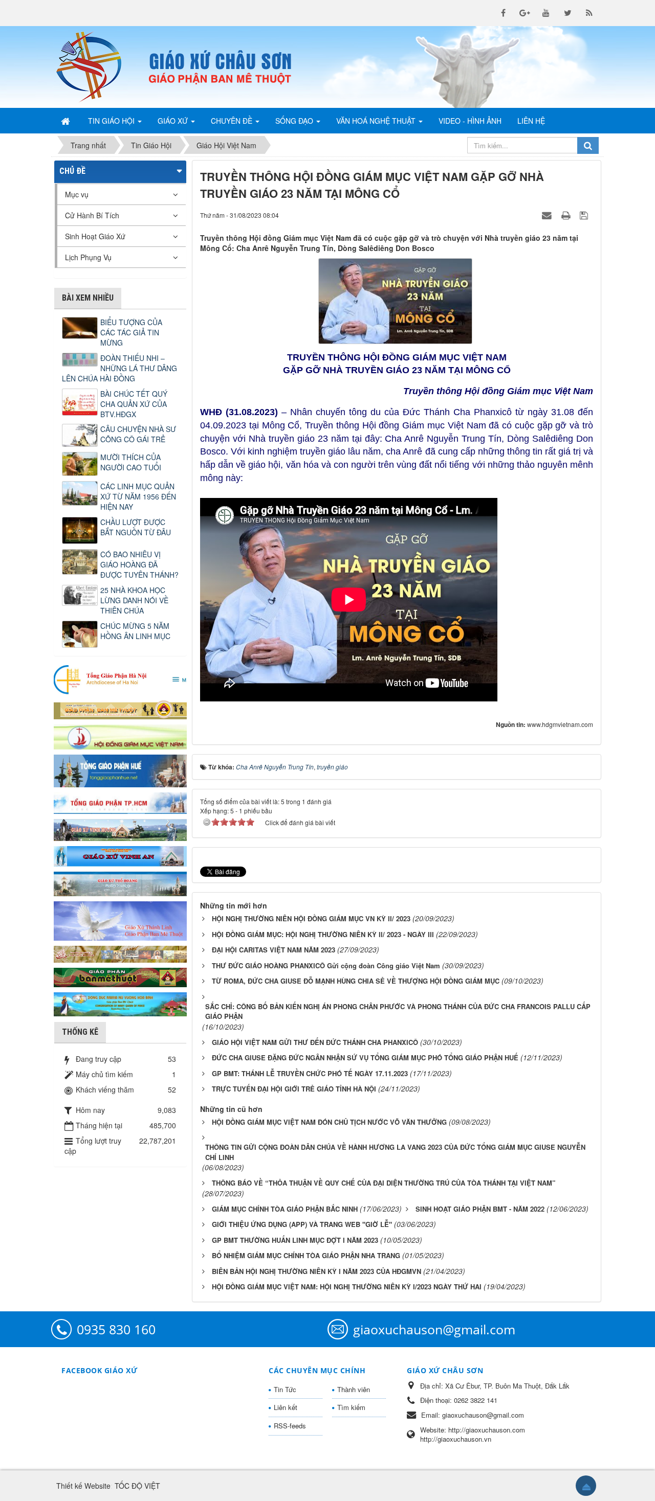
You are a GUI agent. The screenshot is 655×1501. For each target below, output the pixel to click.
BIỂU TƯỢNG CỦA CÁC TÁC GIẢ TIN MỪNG (131, 332)
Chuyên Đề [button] (232, 121)
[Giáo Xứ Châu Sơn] (97, 67)
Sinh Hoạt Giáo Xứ (95, 236)
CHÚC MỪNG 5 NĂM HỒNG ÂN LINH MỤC (135, 631)
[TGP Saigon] (120, 802)
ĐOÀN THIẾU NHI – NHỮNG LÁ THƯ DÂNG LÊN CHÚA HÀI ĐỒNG (119, 368)
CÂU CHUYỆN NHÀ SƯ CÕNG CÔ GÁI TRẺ (138, 434)
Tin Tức (285, 1389)
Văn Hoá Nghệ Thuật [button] (377, 121)
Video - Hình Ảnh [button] (470, 121)
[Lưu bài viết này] (585, 215)
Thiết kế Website (83, 1486)
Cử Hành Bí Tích (92, 215)
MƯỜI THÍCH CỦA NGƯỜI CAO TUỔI (130, 462)
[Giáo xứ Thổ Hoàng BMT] (120, 883)
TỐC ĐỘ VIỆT (137, 1486)
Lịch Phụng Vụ (88, 257)
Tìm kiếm (351, 1407)
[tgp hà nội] (120, 679)
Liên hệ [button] (531, 121)
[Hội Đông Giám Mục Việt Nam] (120, 736)
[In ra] (567, 215)
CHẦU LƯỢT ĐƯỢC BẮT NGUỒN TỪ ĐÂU (135, 527)
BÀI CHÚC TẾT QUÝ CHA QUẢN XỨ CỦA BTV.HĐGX (133, 404)
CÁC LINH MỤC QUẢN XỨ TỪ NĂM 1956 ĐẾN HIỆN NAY (138, 496)
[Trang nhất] (66, 120)
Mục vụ (77, 194)
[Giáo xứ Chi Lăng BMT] (120, 953)
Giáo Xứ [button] (174, 121)
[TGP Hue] (120, 770)
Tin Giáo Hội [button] (112, 121)
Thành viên (353, 1389)
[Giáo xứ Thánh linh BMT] (120, 920)
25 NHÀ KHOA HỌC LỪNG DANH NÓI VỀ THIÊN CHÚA (134, 600)
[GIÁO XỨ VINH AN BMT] (120, 855)
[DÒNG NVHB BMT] (120, 1003)
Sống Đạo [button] (295, 121)
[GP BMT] (120, 976)
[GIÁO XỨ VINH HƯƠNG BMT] (120, 829)
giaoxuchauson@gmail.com (434, 1329)
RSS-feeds (290, 1425)
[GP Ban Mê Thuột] (120, 708)
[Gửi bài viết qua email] (548, 215)
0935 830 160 (116, 1329)
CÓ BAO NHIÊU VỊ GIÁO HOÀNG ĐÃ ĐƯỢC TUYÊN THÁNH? (139, 564)
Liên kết (285, 1407)
